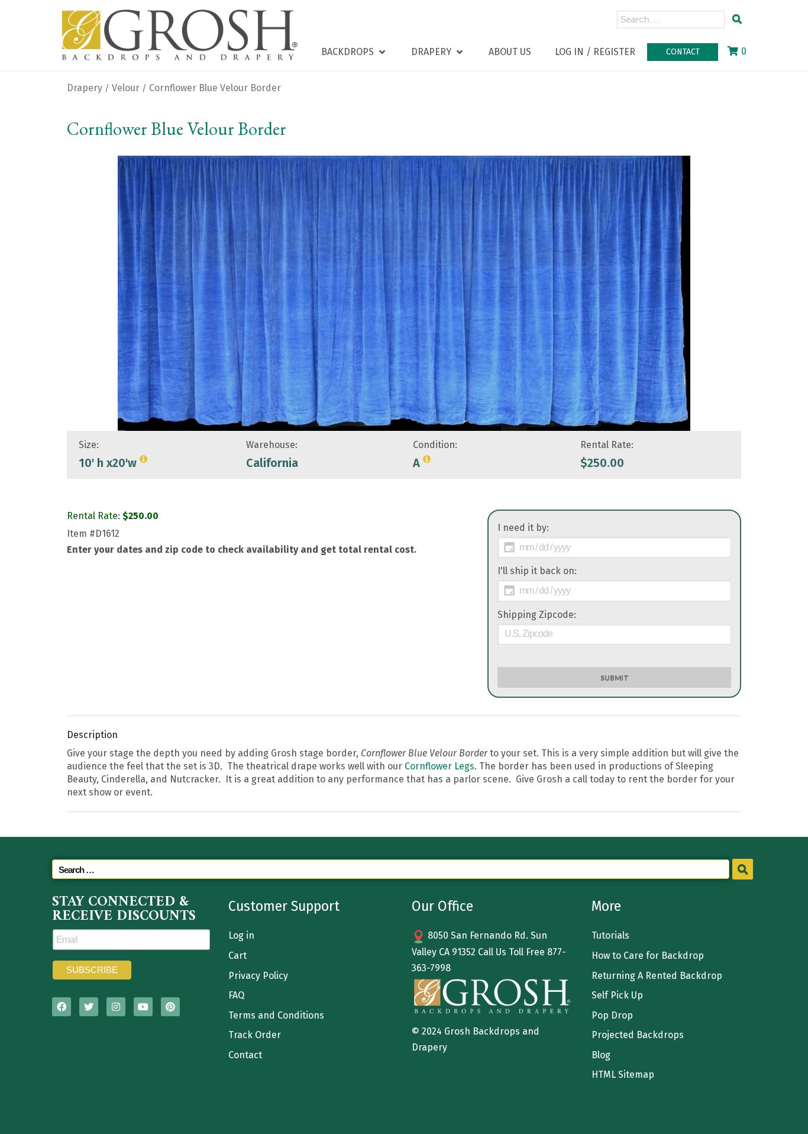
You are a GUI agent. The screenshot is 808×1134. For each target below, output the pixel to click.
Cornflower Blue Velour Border (215, 88)
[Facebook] (61, 1006)
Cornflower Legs (439, 766)
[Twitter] (88, 1006)
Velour (126, 88)
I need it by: (523, 527)
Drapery (84, 88)
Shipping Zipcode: (536, 614)
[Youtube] (143, 1006)
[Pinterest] (170, 1006)
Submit (614, 677)
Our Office (442, 906)
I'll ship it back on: (537, 570)
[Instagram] (115, 1006)
